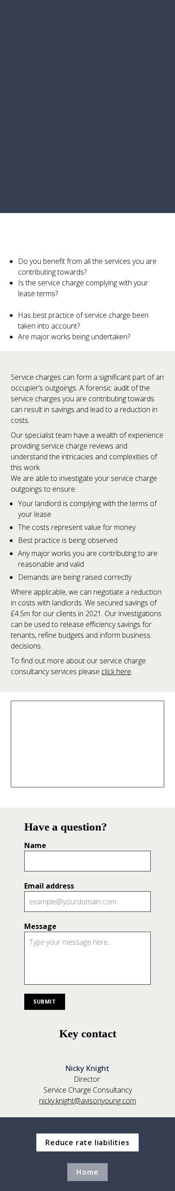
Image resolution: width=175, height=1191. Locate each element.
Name (35, 845)
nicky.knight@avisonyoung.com (87, 1101)
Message (40, 926)
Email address (49, 886)
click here (116, 671)
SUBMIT (44, 1001)
